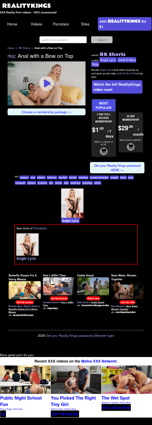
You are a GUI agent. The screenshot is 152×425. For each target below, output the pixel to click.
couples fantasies (99, 177)
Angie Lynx (108, 60)
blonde (72, 177)
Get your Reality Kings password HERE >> (117, 167)
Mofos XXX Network (98, 361)
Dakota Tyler (56, 408)
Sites (85, 23)
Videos (36, 23)
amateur (24, 177)
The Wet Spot (116, 398)
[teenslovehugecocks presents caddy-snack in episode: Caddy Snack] (93, 285)
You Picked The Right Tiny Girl (73, 401)
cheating (83, 177)
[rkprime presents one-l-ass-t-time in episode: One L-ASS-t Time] (59, 285)
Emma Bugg (6, 408)
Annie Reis (125, 402)
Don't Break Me (65, 414)
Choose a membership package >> (46, 112)
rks (11, 55)
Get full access (25, 302)
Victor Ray (18, 408)
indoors (31, 182)
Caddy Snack (85, 275)
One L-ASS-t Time (54, 275)
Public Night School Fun (21, 401)
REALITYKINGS (26, 5)
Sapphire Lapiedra (110, 402)
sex (51, 182)
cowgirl (114, 177)
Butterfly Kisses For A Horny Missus (23, 277)
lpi (3, 414)
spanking (87, 182)
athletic (41, 177)
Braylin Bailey (31, 306)
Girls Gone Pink (116, 407)
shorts (58, 182)
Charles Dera (70, 408)
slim (66, 182)
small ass (75, 182)
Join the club (127, 302)
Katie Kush (82, 302)
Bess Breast (117, 306)
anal (33, 177)
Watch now (93, 298)
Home (12, 23)
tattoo (97, 182)
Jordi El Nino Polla (127, 73)
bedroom (51, 177)
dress (123, 177)
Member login (104, 335)
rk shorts (42, 182)
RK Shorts (24, 48)
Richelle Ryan (16, 306)
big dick (63, 177)
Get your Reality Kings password (69, 335)
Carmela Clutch (50, 302)
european (20, 182)
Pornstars (61, 23)
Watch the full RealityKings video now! (117, 87)
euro (130, 177)
